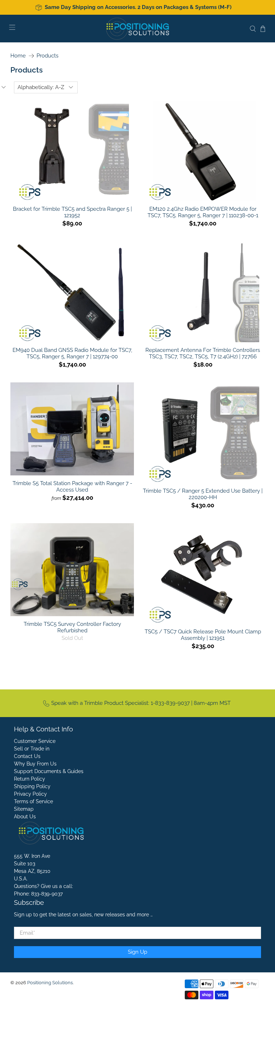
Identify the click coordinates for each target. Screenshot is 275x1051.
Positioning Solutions (50, 982)
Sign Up (137, 952)
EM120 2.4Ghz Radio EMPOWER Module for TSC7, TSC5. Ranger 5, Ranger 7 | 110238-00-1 (203, 212)
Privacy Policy (30, 794)
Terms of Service (33, 801)
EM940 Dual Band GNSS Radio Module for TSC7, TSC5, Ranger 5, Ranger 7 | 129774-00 (72, 353)
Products (47, 56)
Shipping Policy (32, 786)
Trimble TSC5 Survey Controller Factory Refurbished (72, 627)
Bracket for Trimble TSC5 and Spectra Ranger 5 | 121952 (72, 212)
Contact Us (27, 756)
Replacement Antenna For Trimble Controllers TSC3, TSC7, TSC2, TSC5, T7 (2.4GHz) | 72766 (202, 353)
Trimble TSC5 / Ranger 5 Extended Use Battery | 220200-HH (202, 494)
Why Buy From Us (35, 764)
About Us (25, 816)
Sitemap (24, 809)
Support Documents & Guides (48, 771)
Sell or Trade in (31, 749)
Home (18, 56)
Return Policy (29, 779)
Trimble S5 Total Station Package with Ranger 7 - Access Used (72, 486)
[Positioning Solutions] (137, 29)
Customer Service (35, 741)
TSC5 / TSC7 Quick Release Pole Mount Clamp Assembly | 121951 (203, 634)
